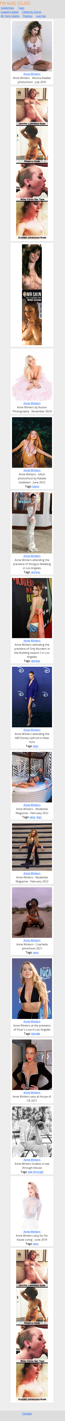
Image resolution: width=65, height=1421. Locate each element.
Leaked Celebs (10, 12)
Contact (27, 1413)
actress (35, 572)
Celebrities (7, 8)
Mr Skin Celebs (10, 16)
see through (36, 1172)
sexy (32, 817)
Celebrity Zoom (31, 12)
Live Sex (41, 16)
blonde (35, 1033)
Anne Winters (32, 74)
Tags (21, 8)
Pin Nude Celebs (15, 3)
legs (35, 746)
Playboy (27, 16)
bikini (35, 486)
